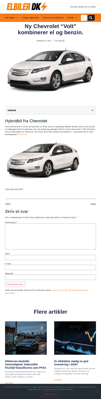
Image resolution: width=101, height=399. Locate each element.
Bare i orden (50, 394)
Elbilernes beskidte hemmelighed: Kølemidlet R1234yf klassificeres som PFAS (25, 364)
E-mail (8, 264)
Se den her (22, 134)
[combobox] (84, 18)
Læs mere (9, 383)
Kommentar (11, 222)
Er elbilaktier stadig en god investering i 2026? (71, 363)
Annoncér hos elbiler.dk (53, 18)
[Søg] (91, 18)
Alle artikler (10, 18)
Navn (7, 254)
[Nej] (97, 391)
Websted (9, 273)
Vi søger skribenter (30, 18)
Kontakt (70, 18)
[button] (92, 110)
